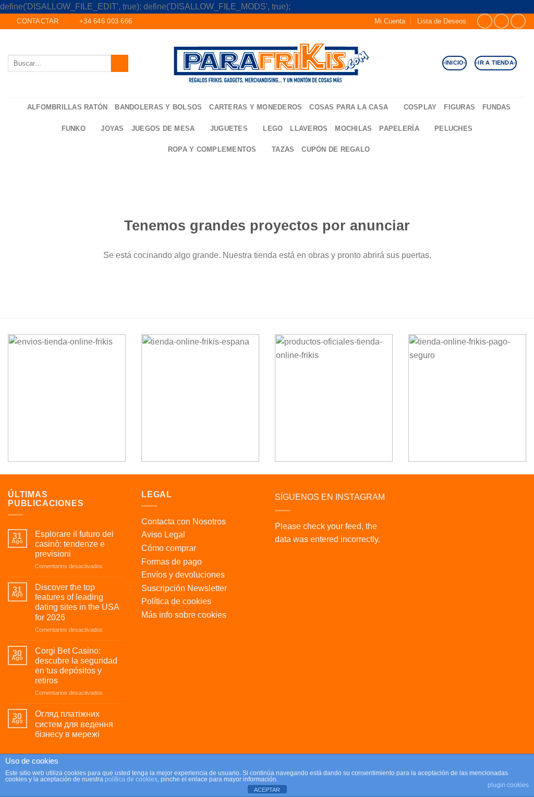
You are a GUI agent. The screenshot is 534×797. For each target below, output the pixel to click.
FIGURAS (459, 107)
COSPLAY (420, 107)
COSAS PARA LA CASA (348, 107)
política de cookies (131, 779)
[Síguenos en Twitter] (518, 21)
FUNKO (74, 128)
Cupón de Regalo (335, 149)
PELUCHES (453, 128)
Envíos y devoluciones (183, 574)
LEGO (273, 128)
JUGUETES (229, 128)
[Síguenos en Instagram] (501, 21)
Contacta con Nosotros (183, 521)
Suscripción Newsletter (184, 588)
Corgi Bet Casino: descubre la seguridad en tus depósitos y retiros (76, 665)
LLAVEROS (308, 128)
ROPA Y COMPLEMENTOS (212, 149)
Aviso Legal (163, 534)
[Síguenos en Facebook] (484, 21)
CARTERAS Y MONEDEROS (255, 107)
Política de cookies (176, 601)
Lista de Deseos (441, 21)
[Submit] (119, 63)
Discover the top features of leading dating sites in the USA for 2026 (77, 602)
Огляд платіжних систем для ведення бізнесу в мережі (74, 723)
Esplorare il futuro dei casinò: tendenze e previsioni (74, 544)
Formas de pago (171, 561)
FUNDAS (496, 107)
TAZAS (283, 149)
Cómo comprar (168, 548)
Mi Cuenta (389, 21)
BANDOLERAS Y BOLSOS (158, 107)
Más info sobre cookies (183, 614)
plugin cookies (508, 785)
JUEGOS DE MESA (163, 128)
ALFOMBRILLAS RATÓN (67, 107)
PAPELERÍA (399, 128)
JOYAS (112, 128)
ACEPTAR (267, 790)
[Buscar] (15, 107)
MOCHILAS (353, 128)
